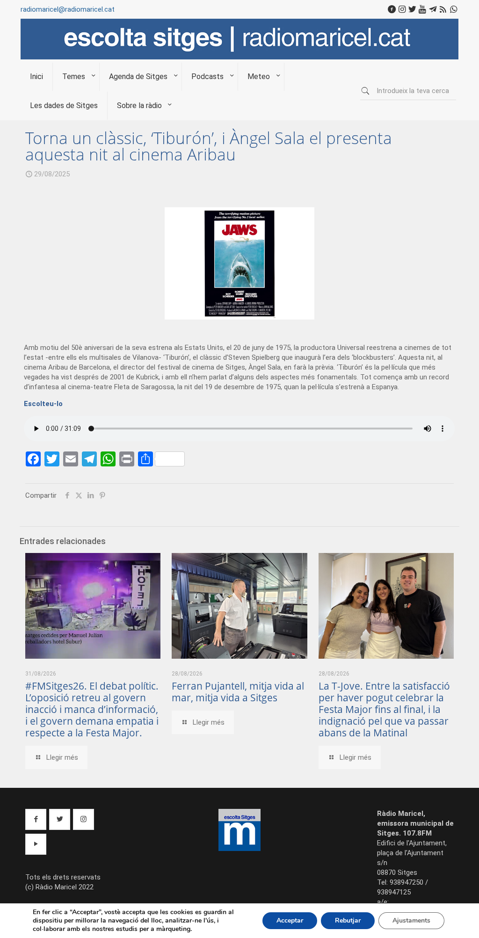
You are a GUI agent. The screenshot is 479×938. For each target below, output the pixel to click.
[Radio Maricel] (239, 57)
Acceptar (289, 920)
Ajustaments (411, 920)
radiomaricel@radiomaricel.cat (68, 9)
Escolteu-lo (43, 404)
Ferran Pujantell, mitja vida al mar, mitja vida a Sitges (238, 691)
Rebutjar (348, 920)
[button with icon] (35, 819)
